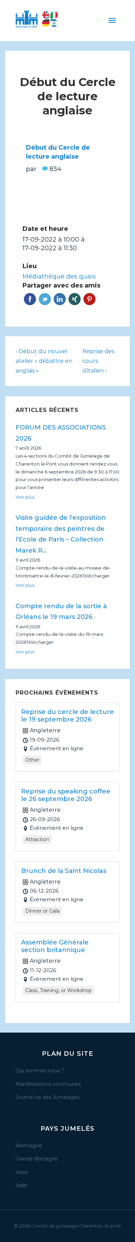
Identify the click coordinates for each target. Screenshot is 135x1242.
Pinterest (89, 299)
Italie (21, 1185)
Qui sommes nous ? (40, 1070)
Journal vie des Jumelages (47, 1097)
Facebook (30, 299)
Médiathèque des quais (59, 276)
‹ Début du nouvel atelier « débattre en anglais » (44, 361)
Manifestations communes (48, 1084)
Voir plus (25, 497)
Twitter (45, 299)
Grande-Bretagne (37, 1159)
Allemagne (29, 1145)
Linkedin (60, 299)
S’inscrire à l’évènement (67, 205)
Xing (75, 299)
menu (112, 20)
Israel (22, 1172)
